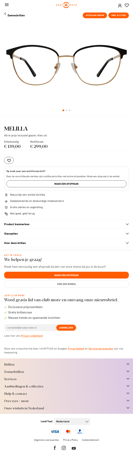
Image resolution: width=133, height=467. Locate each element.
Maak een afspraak (66, 183)
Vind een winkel (66, 284)
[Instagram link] (64, 448)
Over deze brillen (65, 243)
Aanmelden (66, 327)
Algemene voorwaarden (46, 440)
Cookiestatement (90, 440)
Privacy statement (32, 335)
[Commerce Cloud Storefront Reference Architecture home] (66, 5)
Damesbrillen (16, 15)
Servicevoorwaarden (100, 348)
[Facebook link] (55, 448)
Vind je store (118, 15)
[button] (120, 5)
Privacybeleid (76, 348)
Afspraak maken (95, 15)
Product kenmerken (65, 224)
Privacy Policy (70, 440)
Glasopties (65, 233)
